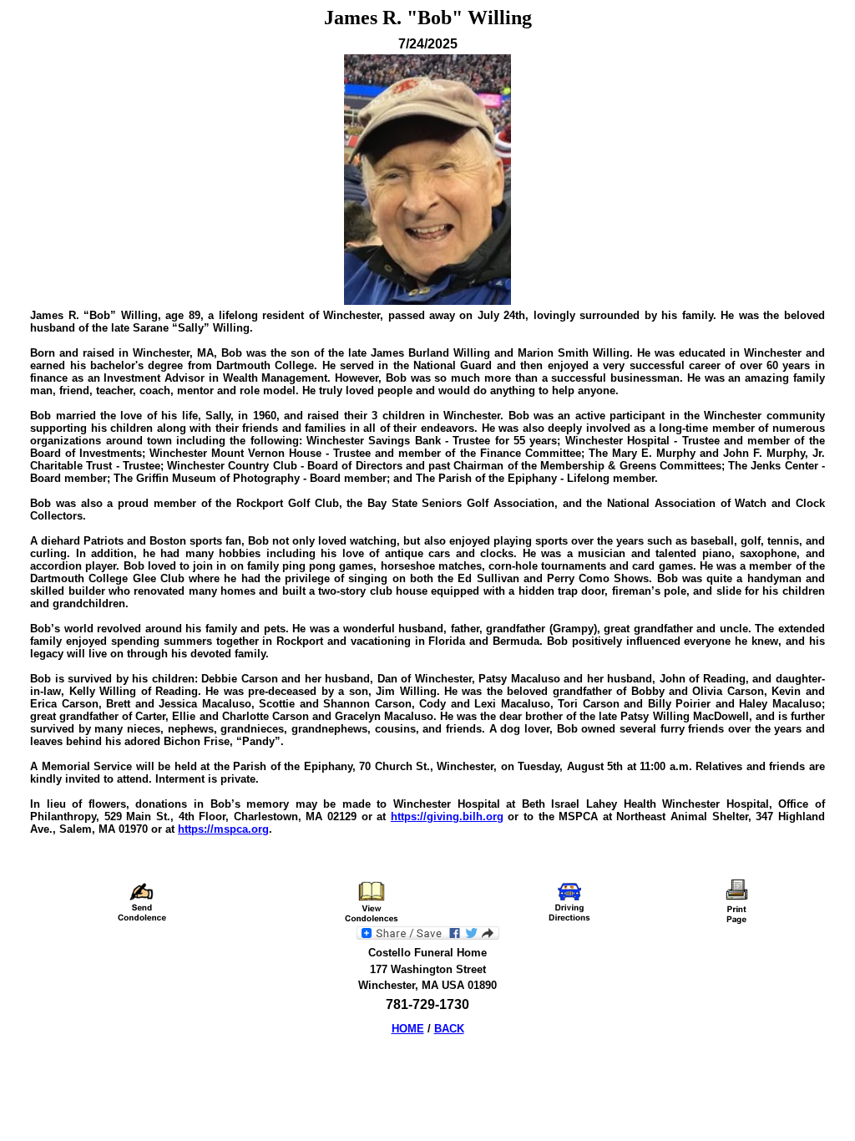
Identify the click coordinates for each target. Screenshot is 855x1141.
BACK (449, 1028)
